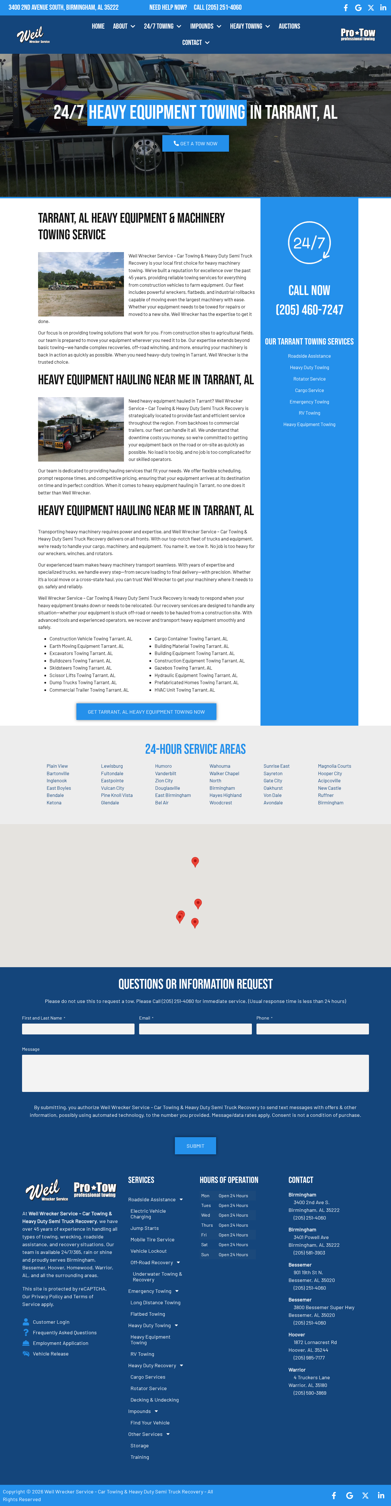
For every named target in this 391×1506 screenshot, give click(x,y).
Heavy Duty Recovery (152, 1365)
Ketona (54, 802)
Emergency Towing (309, 401)
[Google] (358, 8)
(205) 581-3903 (309, 1252)
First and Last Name (43, 1017)
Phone (264, 1017)
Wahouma (220, 766)
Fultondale (112, 773)
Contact (192, 42)
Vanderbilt (165, 773)
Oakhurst (273, 788)
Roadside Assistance (309, 356)
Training (140, 1457)
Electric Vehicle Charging (148, 1214)
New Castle (329, 788)
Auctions (289, 26)
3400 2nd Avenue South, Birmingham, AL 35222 (64, 7)
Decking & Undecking (155, 1399)
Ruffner (326, 795)
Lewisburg (112, 766)
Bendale (55, 795)
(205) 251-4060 (224, 7)
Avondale (273, 802)
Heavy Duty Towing (309, 367)
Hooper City (330, 773)
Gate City (273, 780)
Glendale (110, 802)
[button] (198, 904)
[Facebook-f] (346, 8)
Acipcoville (329, 780)
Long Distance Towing (156, 1302)
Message (31, 1049)
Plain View (57, 766)
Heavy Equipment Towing (309, 424)
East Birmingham (173, 795)
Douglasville (167, 788)
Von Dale (273, 795)
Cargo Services (148, 1377)
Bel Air (162, 802)
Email (146, 1017)
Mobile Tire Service (153, 1239)
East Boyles (59, 788)
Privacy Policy (47, 1296)
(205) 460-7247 (309, 310)
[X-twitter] (371, 8)
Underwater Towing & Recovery (157, 1276)
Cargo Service (309, 390)
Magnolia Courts (334, 766)
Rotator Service (309, 378)
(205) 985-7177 (309, 1357)
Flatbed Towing (148, 1314)
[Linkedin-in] (383, 8)
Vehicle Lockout (149, 1251)
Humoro (163, 766)
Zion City (164, 780)
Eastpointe (112, 780)
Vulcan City (112, 788)
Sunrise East (277, 766)
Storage (140, 1445)
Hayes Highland (226, 795)
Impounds (202, 26)
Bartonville (58, 773)
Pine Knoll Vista (117, 795)
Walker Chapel (224, 773)
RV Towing (309, 412)
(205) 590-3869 (310, 1393)
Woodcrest (221, 802)
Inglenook (57, 780)
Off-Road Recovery (152, 1262)
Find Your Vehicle (150, 1422)
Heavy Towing (246, 26)
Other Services (145, 1434)
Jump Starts (145, 1228)
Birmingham (330, 802)
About (120, 26)
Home (98, 26)
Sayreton (273, 773)
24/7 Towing (158, 26)
